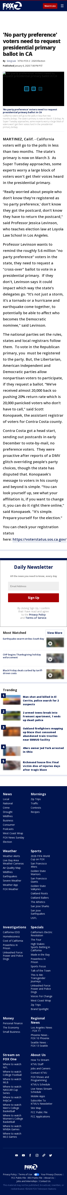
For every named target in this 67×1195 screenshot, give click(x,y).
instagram (37, 1155)
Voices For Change (41, 996)
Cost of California (13, 940)
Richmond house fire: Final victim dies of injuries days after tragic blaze (41, 766)
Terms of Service (35, 617)
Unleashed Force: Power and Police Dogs (13, 956)
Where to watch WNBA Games (12, 1127)
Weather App (10, 885)
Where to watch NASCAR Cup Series (12, 1090)
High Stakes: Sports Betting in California (40, 947)
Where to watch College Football (12, 1073)
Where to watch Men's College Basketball (12, 1108)
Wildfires (8, 816)
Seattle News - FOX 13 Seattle (39, 1044)
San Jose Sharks (40, 906)
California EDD (11, 932)
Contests (36, 807)
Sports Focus (38, 966)
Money (8, 1018)
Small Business (11, 1031)
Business (8, 820)
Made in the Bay (40, 954)
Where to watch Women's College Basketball (13, 1118)
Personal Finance (13, 1023)
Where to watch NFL (12, 1065)
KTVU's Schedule (40, 1084)
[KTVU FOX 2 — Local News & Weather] (13, 5)
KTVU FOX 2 (24, 60)
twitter (50, 1155)
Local (6, 799)
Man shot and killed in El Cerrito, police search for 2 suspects (41, 700)
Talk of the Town (41, 970)
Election (7, 841)
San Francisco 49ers (39, 865)
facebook (30, 1155)
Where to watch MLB (12, 1080)
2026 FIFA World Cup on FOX (40, 857)
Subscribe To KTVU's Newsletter (41, 1102)
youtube (23, 1155)
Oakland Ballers (40, 897)
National (8, 803)
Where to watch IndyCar (12, 1099)
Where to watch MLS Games (12, 1135)
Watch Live (50, 6)
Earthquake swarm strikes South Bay (23, 638)
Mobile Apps (38, 1096)
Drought (8, 812)
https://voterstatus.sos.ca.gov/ (39, 539)
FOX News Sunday (13, 837)
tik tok (44, 1155)
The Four (36, 939)
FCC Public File (39, 1112)
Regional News (38, 1020)
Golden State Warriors (38, 872)
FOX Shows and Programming (40, 1078)
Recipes (35, 812)
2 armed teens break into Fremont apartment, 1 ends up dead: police (42, 716)
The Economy (11, 1027)
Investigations (14, 927)
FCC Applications (40, 1116)
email (16, 1155)
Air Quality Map (12, 867)
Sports (36, 851)
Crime (6, 807)
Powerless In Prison (10, 946)
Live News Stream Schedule (41, 1090)
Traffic (34, 803)
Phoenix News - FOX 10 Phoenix (40, 1036)
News (7, 794)
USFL (34, 918)
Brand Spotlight (40, 1009)
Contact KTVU (39, 1072)
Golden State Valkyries (38, 887)
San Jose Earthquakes (38, 912)
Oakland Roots (39, 893)
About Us (38, 1055)
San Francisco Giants (39, 880)
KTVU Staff (37, 1064)
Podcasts (8, 829)
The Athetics (38, 902)
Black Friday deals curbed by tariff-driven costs (23, 672)
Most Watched (14, 633)
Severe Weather (12, 880)
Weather (10, 851)
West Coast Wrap (13, 833)
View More (54, 633)
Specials (37, 927)
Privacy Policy (37, 614)
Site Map (36, 1108)
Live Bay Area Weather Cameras (13, 862)
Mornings (38, 794)
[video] (55, 642)
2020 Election (38, 60)
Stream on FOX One (11, 1057)
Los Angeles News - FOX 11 (41, 1029)
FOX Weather (10, 889)
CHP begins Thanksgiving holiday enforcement (22, 656)
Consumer (9, 824)
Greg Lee (11, 60)
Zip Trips (36, 799)
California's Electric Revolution (41, 933)
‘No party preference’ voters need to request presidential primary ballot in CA (30, 111)
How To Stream (40, 1060)
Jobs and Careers (40, 1068)
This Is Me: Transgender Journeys (38, 978)
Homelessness (11, 936)
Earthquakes (10, 876)
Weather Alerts (11, 856)
